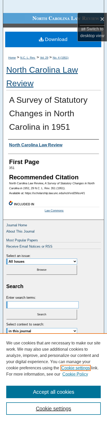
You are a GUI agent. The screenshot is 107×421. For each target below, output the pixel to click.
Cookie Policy (75, 374)
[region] (53, 377)
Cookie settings (75, 368)
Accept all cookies (53, 392)
